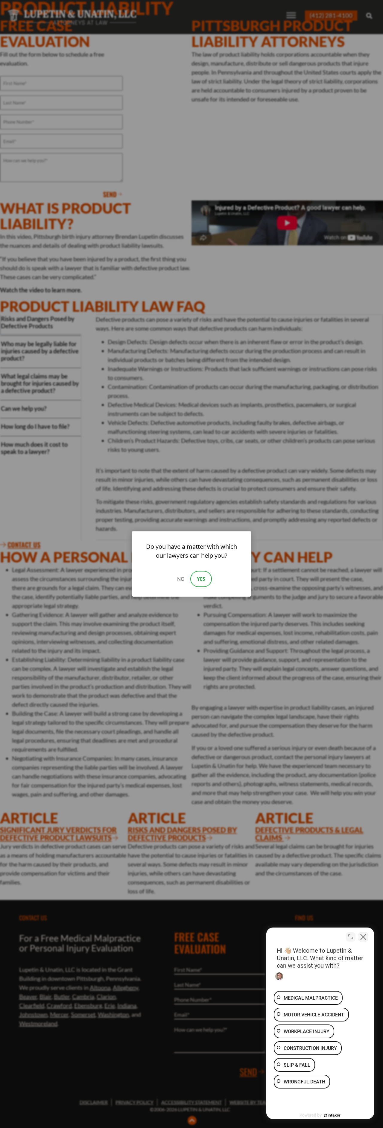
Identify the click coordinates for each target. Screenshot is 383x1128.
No (180, 579)
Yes (201, 579)
